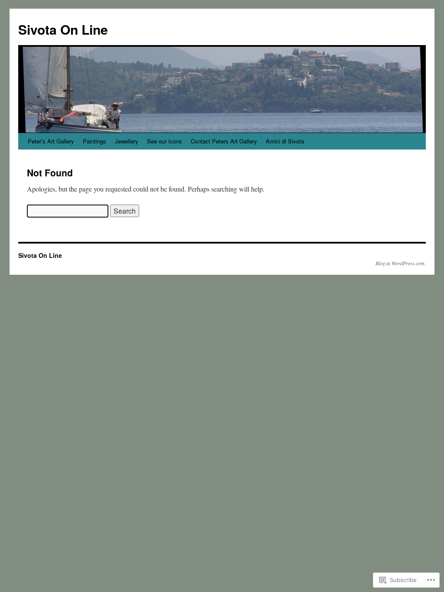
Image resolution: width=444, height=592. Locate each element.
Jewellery (126, 141)
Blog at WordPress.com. (400, 263)
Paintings (94, 141)
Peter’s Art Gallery (51, 141)
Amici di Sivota (285, 141)
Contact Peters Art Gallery (224, 141)
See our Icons (164, 141)
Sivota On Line (63, 29)
